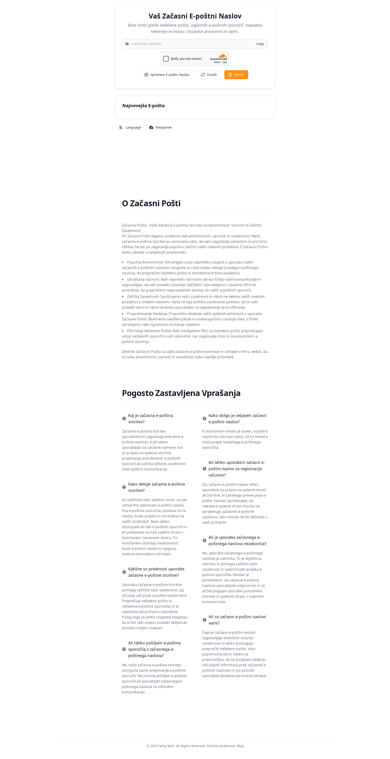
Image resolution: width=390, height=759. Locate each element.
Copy (260, 44)
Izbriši (239, 74)
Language (133, 127)
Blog (240, 746)
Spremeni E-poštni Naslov (169, 74)
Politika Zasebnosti (221, 746)
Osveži (212, 74)
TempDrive (163, 127)
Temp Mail (166, 746)
